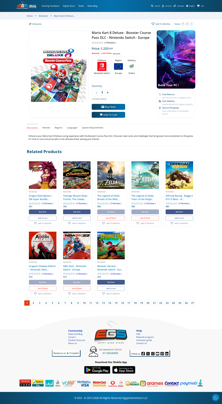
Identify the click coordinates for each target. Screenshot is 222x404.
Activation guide (144, 340)
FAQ (138, 334)
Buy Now (110, 107)
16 (122, 303)
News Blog (92, 5)
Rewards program (145, 337)
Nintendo (43, 16)
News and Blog (75, 334)
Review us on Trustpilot (66, 353)
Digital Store (69, 5)
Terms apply (116, 53)
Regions (58, 127)
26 (186, 303)
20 (148, 303)
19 (141, 303)
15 (116, 303)
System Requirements (92, 127)
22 (160, 303)
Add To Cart (110, 114)
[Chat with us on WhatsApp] (215, 397)
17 (128, 303)
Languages (72, 127)
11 (90, 303)
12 (97, 303)
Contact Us (141, 343)
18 (135, 303)
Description (32, 127)
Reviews (46, 127)
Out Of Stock (111, 218)
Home (30, 16)
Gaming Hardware (50, 5)
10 (84, 303)
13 (103, 303)
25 (179, 303)
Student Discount (76, 340)
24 (173, 303)
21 (154, 303)
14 (109, 303)
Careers (72, 337)
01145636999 (110, 353)
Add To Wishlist (44, 223)
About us (72, 343)
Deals (81, 5)
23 (167, 303)
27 (192, 303)
